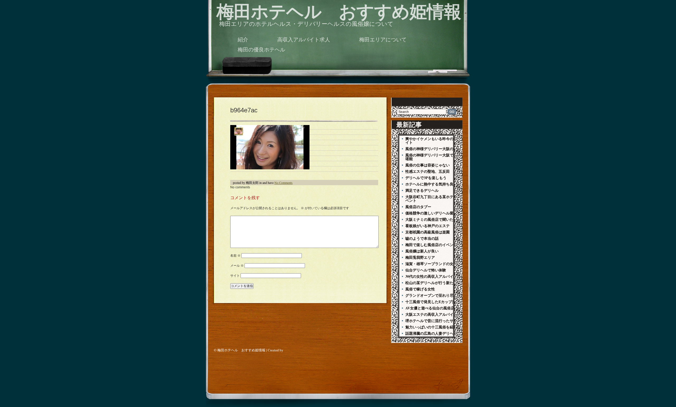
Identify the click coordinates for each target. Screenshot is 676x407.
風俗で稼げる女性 (420, 289)
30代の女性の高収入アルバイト (431, 276)
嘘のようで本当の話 (422, 238)
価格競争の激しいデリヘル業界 (431, 213)
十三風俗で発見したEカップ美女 (432, 301)
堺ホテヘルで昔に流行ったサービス (434, 320)
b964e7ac (243, 110)
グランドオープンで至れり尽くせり (434, 295)
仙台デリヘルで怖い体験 (425, 270)
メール (237, 265)
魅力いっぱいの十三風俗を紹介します (436, 327)
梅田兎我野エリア (420, 257)
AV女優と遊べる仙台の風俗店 (429, 308)
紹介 (243, 39)
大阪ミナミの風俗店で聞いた (429, 219)
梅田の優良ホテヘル (261, 49)
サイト (235, 275)
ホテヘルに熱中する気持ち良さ (431, 184)
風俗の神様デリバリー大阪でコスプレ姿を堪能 (440, 156)
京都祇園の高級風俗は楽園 (427, 232)
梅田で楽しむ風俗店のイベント (431, 244)
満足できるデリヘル (422, 190)
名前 (235, 255)
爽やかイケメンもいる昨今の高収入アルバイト (440, 140)
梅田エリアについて (383, 39)
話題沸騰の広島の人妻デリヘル (431, 333)
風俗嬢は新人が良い (422, 251)
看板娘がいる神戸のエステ (427, 225)
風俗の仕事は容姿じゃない (427, 165)
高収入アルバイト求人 (303, 39)
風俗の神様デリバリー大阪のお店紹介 (436, 148)
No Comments (283, 182)
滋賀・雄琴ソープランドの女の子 (433, 263)
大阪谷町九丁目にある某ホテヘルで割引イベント (440, 198)
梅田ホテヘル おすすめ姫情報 (339, 11)
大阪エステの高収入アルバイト (431, 314)
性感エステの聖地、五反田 (427, 171)
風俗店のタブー (418, 206)
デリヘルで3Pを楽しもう (426, 177)
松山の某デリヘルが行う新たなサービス (438, 282)
